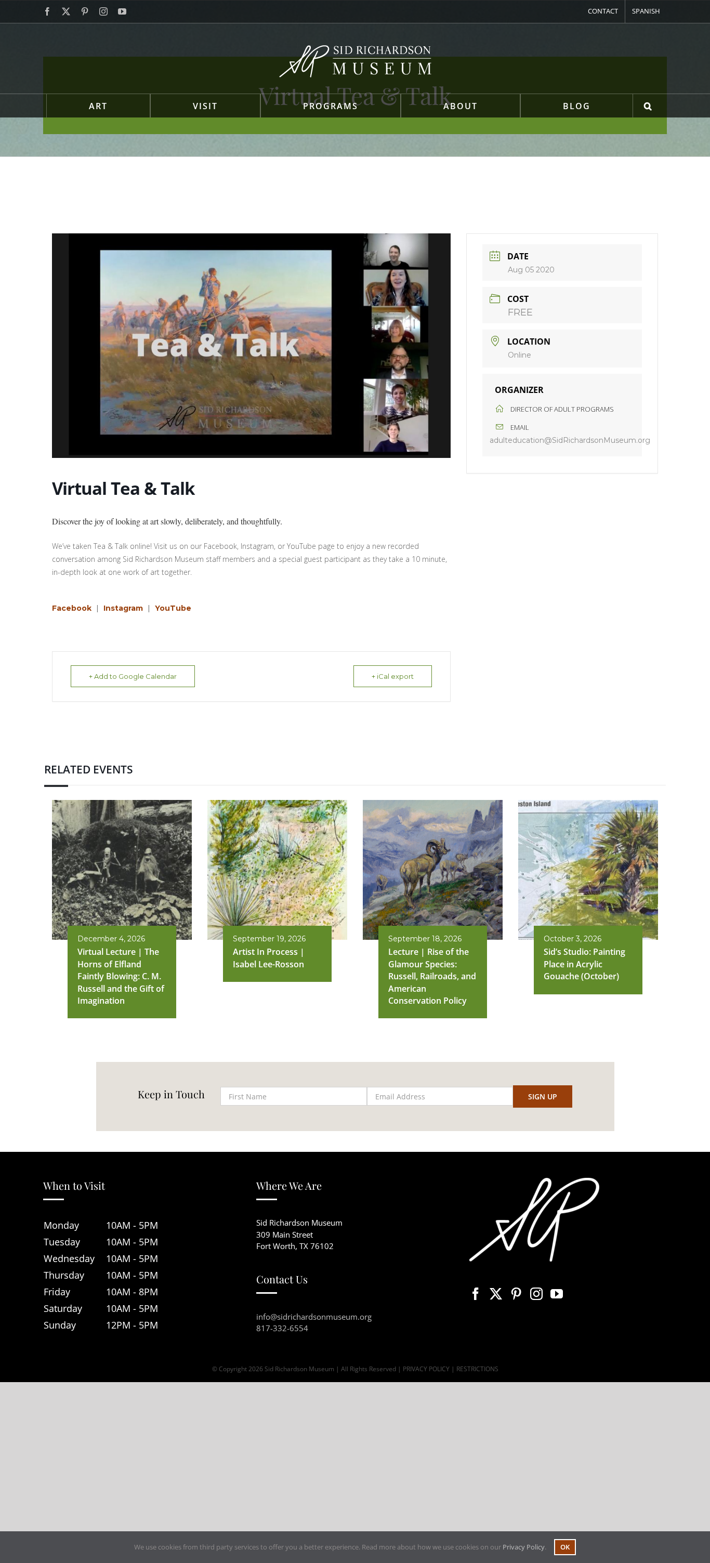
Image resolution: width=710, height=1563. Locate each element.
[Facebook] (475, 1294)
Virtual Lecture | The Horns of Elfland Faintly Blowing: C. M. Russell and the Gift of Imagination (120, 976)
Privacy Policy (524, 1547)
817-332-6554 (282, 1328)
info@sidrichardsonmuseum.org (314, 1316)
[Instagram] (536, 1294)
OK (565, 1547)
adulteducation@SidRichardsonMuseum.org (570, 440)
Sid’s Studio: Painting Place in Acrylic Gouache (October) (584, 964)
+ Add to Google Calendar (133, 676)
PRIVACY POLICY (426, 1368)
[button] (648, 105)
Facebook (71, 608)
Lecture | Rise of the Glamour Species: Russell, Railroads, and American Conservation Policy (432, 976)
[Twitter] (496, 1294)
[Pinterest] (516, 1294)
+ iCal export (393, 676)
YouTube (173, 608)
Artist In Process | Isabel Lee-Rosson (269, 957)
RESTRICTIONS (477, 1368)
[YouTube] (556, 1294)
